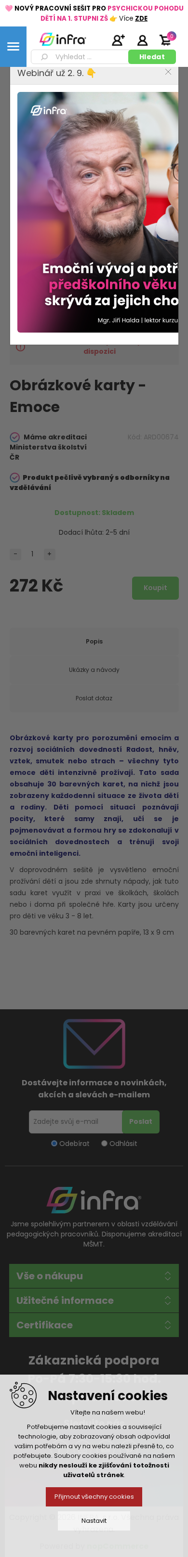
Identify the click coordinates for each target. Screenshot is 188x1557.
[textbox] (81, 57)
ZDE (141, 18)
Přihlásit (142, 40)
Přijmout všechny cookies (94, 1496)
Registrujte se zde (118, 40)
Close (168, 72)
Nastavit (94, 1520)
